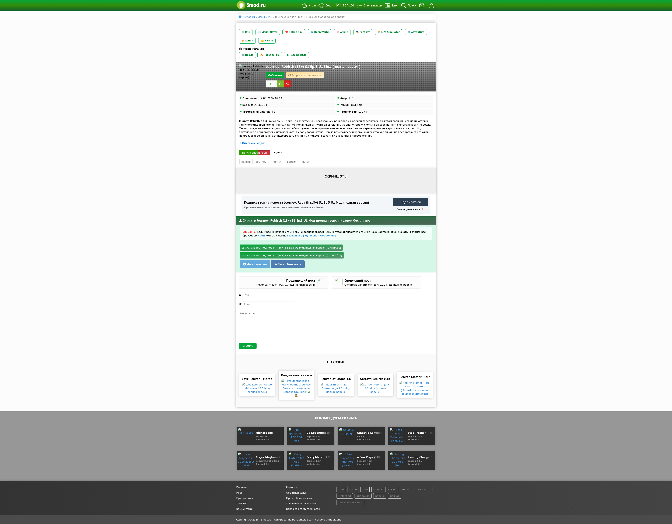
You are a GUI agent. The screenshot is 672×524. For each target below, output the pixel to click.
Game (353, 489)
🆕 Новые (247, 54)
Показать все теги (350, 502)
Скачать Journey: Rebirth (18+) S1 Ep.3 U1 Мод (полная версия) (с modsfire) (293, 255)
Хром (261, 235)
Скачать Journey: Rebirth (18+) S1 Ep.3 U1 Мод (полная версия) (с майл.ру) (292, 247)
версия (291, 161)
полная (246, 161)
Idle (365, 489)
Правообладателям (299, 498)
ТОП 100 (348, 5)
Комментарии (245, 509)
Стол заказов (373, 5)
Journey (261, 161)
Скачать (276, 75)
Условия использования (301, 503)
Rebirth (276, 161)
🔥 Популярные (270, 54)
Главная (241, 487)
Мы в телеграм (256, 264)
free (341, 489)
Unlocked (344, 496)
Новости (291, 487)
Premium (406, 489)
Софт (329, 5)
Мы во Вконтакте (289, 264)
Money (377, 489)
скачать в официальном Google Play (311, 235)
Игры (312, 5)
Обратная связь (296, 492)
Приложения (244, 498)
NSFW (305, 161)
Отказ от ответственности (303, 509)
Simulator (424, 489)
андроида (363, 496)
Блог (395, 5)
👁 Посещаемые (296, 54)
